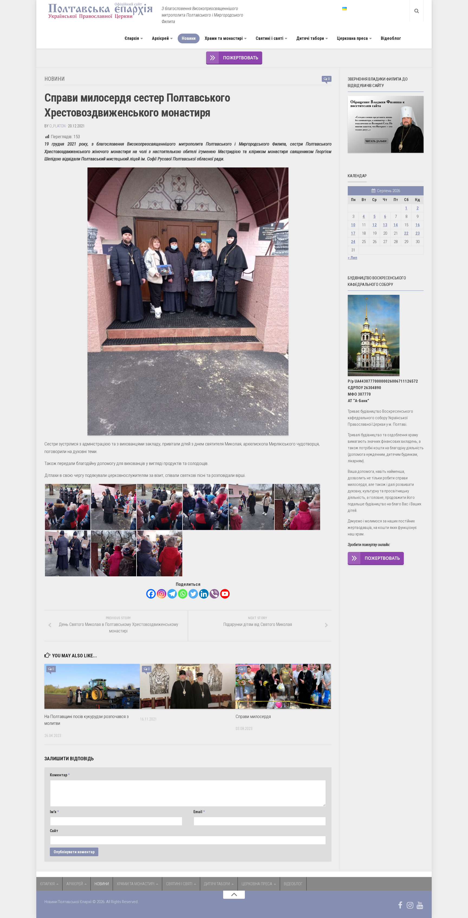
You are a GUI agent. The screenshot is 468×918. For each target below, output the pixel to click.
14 (396, 224)
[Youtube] (225, 594)
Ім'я (54, 812)
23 (417, 233)
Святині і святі (269, 38)
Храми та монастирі (224, 38)
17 (353, 233)
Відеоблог (391, 38)
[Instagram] (161, 594)
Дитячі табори (310, 38)
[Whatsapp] (182, 594)
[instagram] (410, 905)
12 (374, 224)
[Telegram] (172, 594)
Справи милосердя (253, 716)
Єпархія (132, 38)
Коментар (60, 775)
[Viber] (214, 594)
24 (353, 241)
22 (406, 233)
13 (385, 224)
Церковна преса (352, 38)
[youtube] (420, 905)
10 (353, 224)
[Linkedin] (204, 594)
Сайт (54, 831)
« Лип (352, 257)
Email (199, 812)
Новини (189, 38)
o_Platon (57, 126)
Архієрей (160, 38)
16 (417, 224)
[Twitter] (193, 594)
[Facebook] (151, 594)
